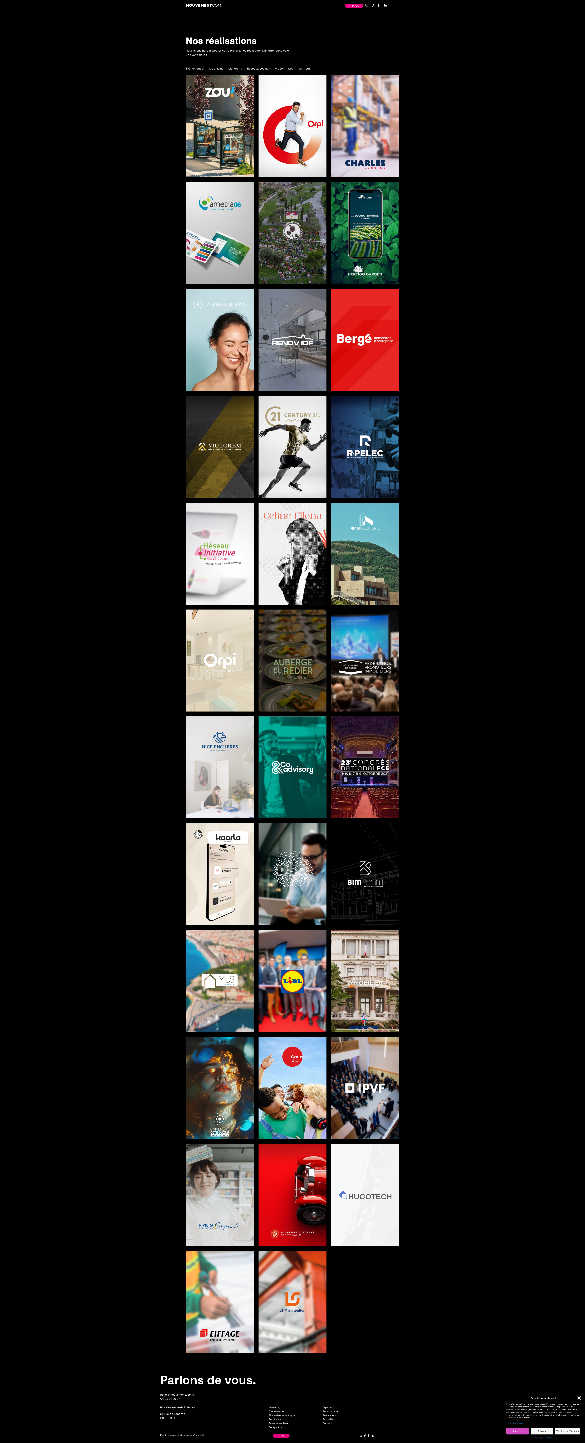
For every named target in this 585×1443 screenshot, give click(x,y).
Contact (327, 1423)
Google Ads (275, 1427)
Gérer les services (515, 1423)
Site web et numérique (282, 1415)
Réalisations (330, 1415)
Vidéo (279, 68)
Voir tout (304, 68)
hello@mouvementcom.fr (177, 1394)
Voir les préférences (567, 1431)
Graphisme (216, 68)
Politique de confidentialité (543, 1438)
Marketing (235, 68)
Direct (356, 5)
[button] (578, 1398)
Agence (327, 1407)
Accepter (517, 1431)
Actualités (329, 1419)
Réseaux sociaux (258, 68)
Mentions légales (168, 1435)
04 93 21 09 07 (170, 1398)
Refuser (541, 1431)
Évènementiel (195, 68)
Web (291, 68)
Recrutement (330, 1411)
